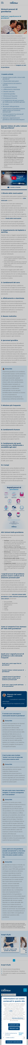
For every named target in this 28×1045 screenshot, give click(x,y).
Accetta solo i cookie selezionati (14, 1041)
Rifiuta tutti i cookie (14, 1028)
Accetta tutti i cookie (14, 1024)
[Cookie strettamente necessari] (4, 1033)
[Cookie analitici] (4, 1038)
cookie (10, 1010)
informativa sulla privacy (17, 1018)
